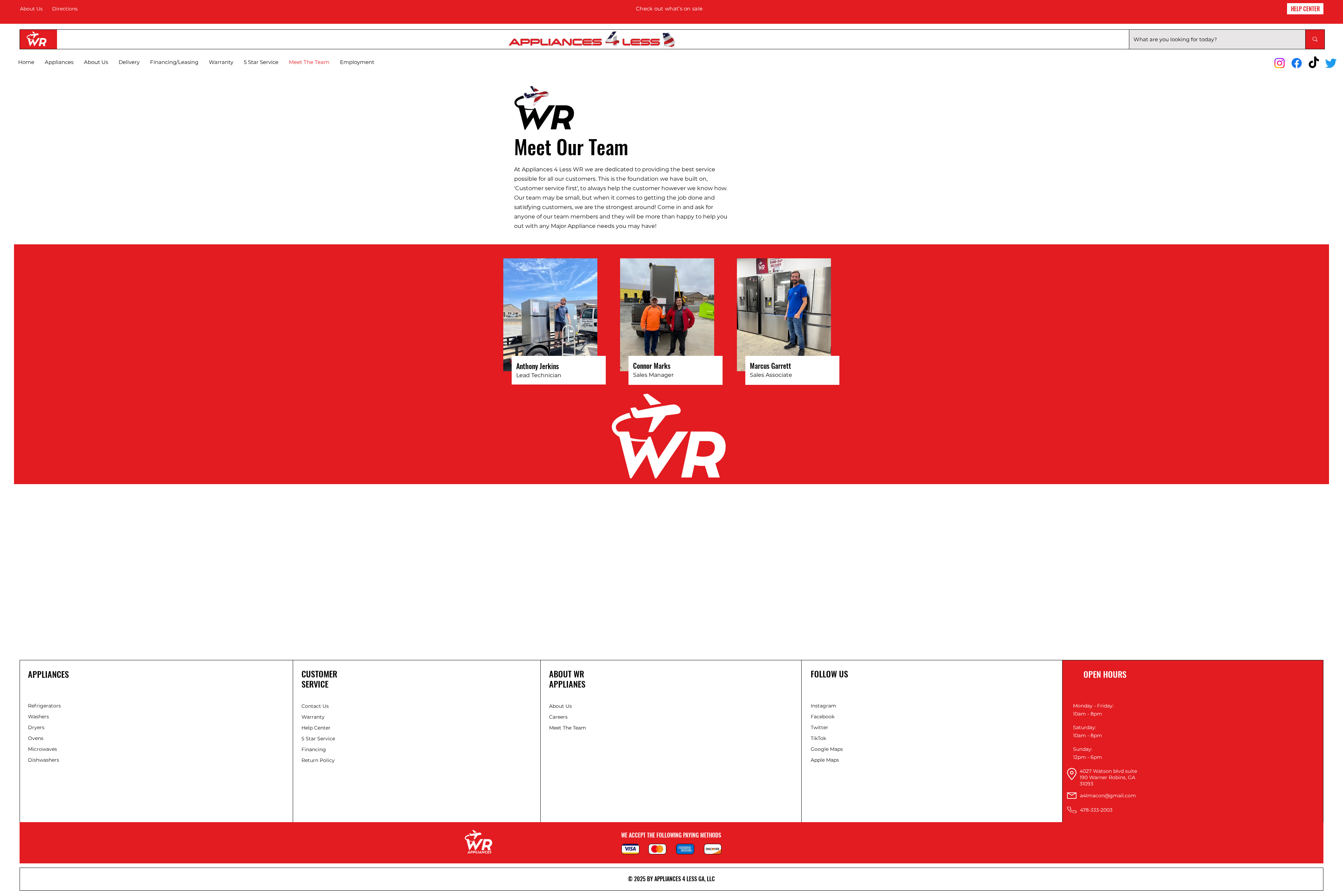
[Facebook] (1296, 63)
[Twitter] (1331, 63)
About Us (31, 9)
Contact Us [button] (315, 706)
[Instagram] (1279, 63)
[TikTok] (1314, 63)
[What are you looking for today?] (1314, 39)
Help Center (316, 728)
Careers (558, 717)
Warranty (313, 717)
